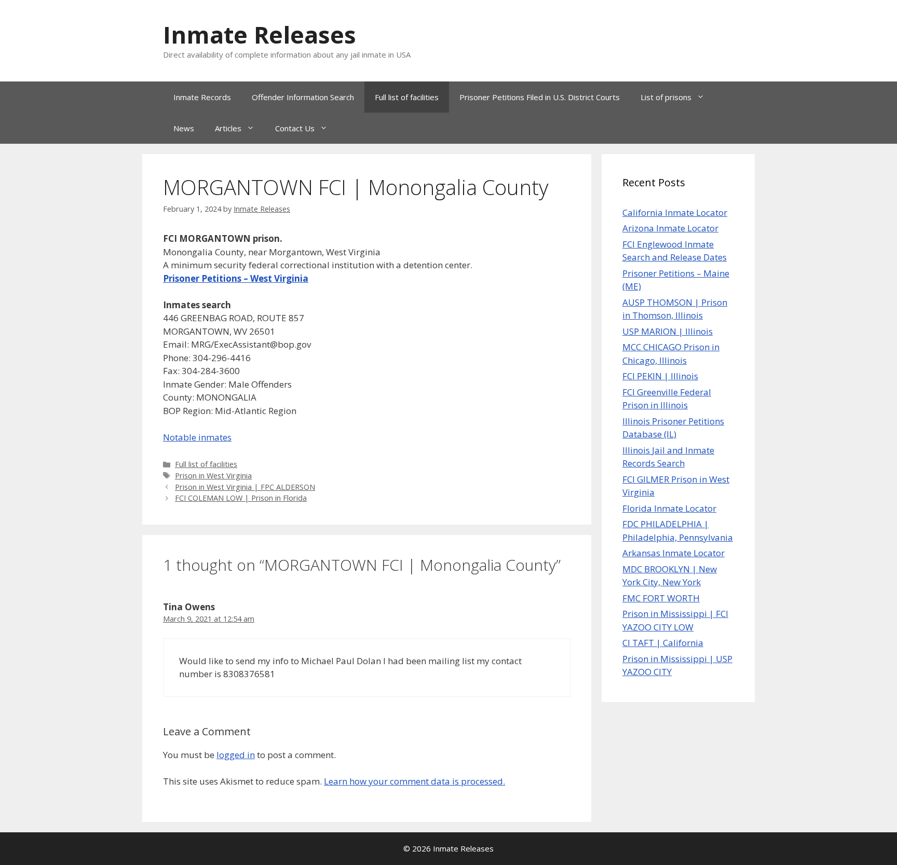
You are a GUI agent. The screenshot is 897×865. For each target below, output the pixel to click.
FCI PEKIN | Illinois (660, 376)
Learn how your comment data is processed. (414, 781)
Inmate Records (202, 97)
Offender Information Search (303, 97)
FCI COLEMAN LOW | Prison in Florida (241, 498)
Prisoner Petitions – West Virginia (235, 278)
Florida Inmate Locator (669, 508)
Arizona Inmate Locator (670, 228)
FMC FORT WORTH (661, 598)
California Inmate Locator (674, 212)
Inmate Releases (259, 34)
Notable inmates (197, 437)
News (183, 128)
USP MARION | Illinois (667, 331)
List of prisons (666, 97)
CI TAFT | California (662, 643)
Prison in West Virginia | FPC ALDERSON (245, 487)
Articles (228, 128)
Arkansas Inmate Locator (673, 553)
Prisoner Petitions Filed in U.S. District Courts (539, 97)
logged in (235, 755)
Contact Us (295, 128)
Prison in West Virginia (213, 475)
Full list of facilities (407, 97)
